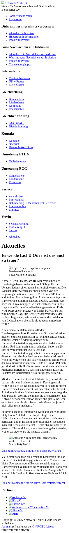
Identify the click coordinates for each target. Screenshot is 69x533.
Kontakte (14, 140)
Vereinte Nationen (19, 78)
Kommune (15, 105)
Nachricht (14, 144)
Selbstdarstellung (19, 223)
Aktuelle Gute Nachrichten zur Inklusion (32, 54)
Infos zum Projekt (19, 39)
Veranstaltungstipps (20, 64)
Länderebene (16, 102)
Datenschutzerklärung (21, 147)
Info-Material (16, 199)
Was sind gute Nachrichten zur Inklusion (32, 57)
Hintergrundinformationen (24, 36)
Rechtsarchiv (16, 109)
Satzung (13, 230)
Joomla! (6, 526)
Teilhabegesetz (17, 161)
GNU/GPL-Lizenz (43, 526)
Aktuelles (14, 236)
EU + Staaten (16, 84)
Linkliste (14, 209)
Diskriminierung (18, 126)
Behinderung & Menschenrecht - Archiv (32, 203)
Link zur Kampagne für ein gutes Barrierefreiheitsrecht (33, 482)
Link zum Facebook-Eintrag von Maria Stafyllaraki (31, 450)
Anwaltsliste (16, 196)
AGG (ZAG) (16, 123)
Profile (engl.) (17, 227)
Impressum (15, 19)
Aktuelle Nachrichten (21, 33)
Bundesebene (16, 99)
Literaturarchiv (17, 206)
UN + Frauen (16, 81)
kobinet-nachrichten (20, 15)
